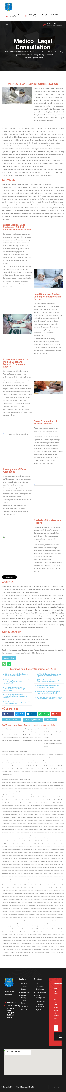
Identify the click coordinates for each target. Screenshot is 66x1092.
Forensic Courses (23, 1002)
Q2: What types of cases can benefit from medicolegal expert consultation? (16, 681)
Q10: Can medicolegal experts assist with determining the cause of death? (49, 698)
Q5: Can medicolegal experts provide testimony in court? (17, 702)
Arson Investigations (40, 997)
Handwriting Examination (40, 988)
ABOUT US (7, 582)
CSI (37, 984)
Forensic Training (23, 997)
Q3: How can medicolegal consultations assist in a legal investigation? (14, 688)
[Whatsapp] (9, 664)
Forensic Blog (25, 992)
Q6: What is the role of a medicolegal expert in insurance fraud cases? (49, 675)
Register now (61, 1036)
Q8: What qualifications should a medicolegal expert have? (48, 686)
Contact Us (24, 1006)
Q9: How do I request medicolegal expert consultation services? (48, 692)
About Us (24, 984)
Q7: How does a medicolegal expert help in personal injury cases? (49, 680)
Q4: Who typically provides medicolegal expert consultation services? (15, 696)
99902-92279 (51, 23)
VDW (32, 1087)
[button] (17, 675)
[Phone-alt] (4, 664)
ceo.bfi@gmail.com (16, 15)
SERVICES (8, 179)
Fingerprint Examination (40, 1005)
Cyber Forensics (41, 992)
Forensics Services (24, 988)
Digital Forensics (41, 1010)
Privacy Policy (25, 1010)
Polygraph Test (40, 1001)
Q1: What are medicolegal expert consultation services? (16, 675)
